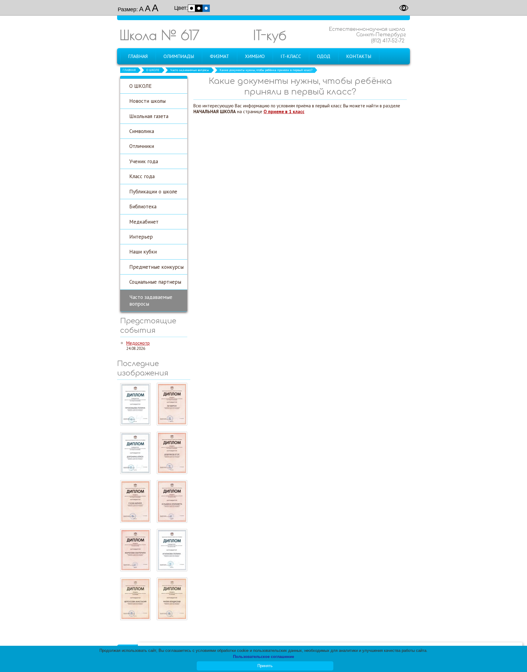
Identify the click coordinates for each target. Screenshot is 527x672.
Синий (206, 8)
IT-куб (269, 35)
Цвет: (181, 8)
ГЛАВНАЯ (129, 70)
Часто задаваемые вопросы (189, 70)
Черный (199, 8)
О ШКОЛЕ (153, 70)
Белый (191, 8)
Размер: (128, 9)
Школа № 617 (159, 35)
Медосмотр (138, 343)
